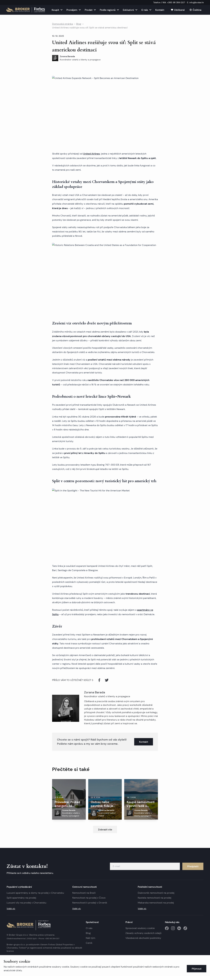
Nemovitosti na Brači (84, 892)
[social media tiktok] (185, 928)
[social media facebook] (167, 928)
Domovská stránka (62, 23)
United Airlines (91, 153)
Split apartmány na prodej (21, 897)
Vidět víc (11, 908)
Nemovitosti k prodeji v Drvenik (89, 902)
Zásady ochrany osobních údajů (143, 933)
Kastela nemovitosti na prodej (154, 897)
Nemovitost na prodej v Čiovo (88, 897)
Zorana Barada (94, 692)
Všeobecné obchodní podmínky (143, 938)
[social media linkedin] (179, 928)
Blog (78, 23)
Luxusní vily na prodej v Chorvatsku (26, 902)
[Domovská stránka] (25, 9)
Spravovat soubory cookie (140, 928)
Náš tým (90, 938)
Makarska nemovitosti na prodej (156, 902)
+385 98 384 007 (52, 938)
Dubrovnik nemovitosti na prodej (156, 892)
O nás (89, 928)
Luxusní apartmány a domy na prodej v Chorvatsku (35, 892)
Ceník (89, 942)
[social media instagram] (173, 928)
